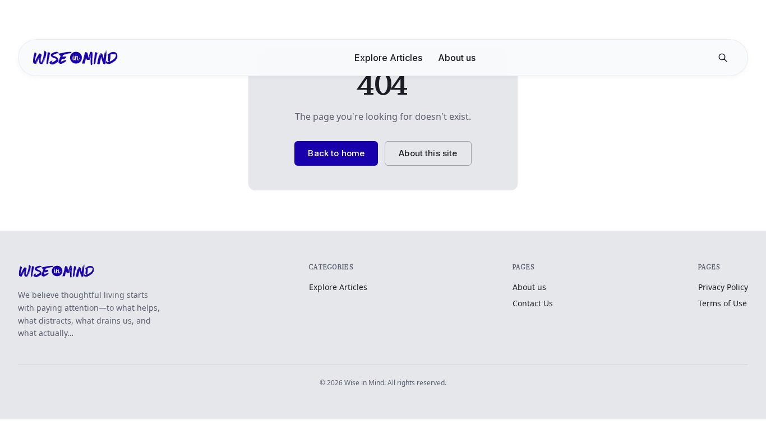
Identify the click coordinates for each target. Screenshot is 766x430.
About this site (428, 153)
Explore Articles (388, 57)
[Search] (723, 57)
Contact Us (533, 303)
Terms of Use (722, 303)
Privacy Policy (723, 287)
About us (457, 57)
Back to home (336, 153)
